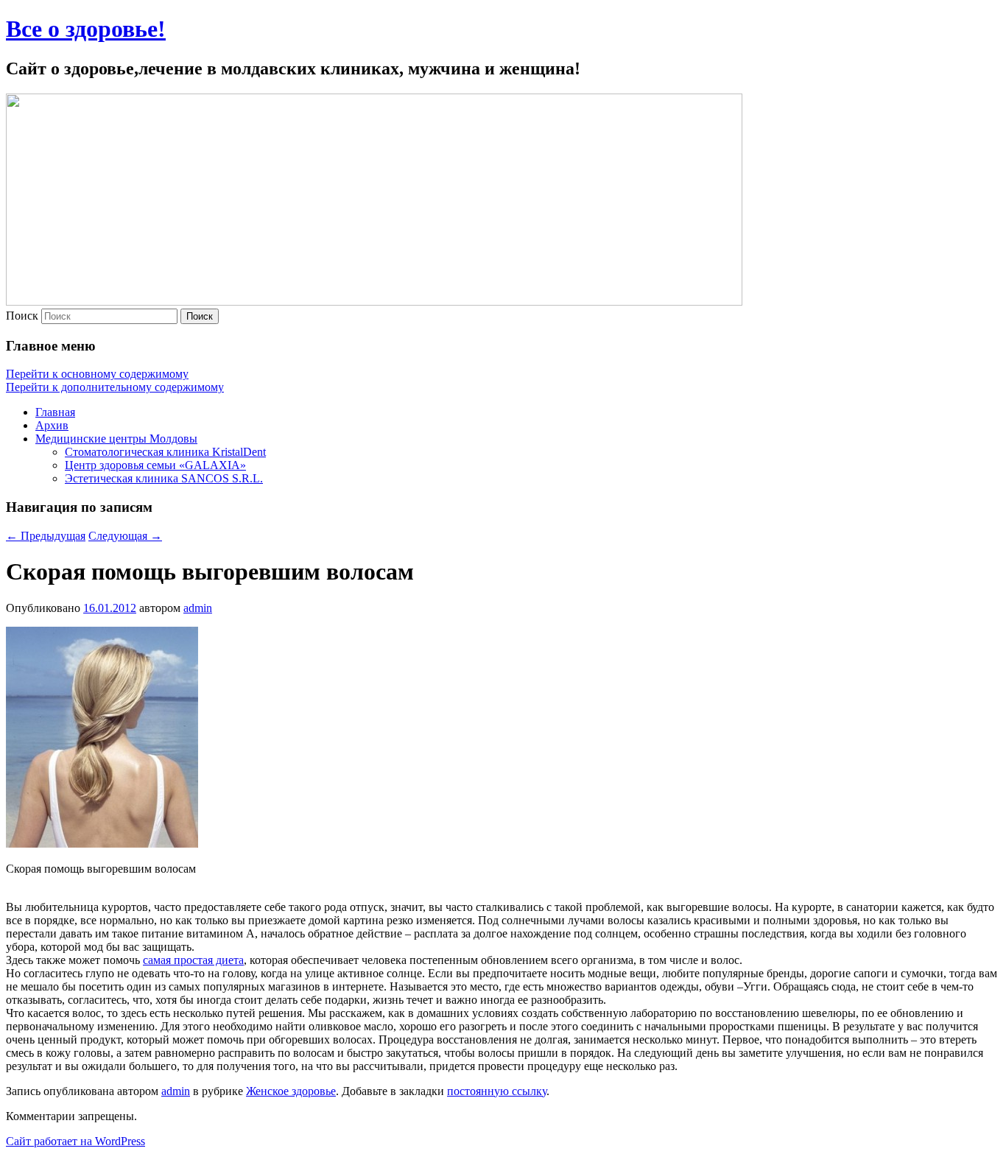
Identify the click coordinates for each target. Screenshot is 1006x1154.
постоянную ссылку (496, 1091)
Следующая (125, 535)
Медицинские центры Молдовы (116, 438)
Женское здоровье (291, 1091)
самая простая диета (193, 960)
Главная (55, 412)
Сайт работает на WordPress (75, 1141)
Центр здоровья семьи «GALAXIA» (155, 465)
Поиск (22, 315)
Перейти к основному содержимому (97, 373)
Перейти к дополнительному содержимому (115, 387)
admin (197, 608)
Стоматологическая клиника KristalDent (165, 452)
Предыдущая (45, 535)
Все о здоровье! (86, 28)
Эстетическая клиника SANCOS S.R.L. (164, 478)
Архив (51, 425)
